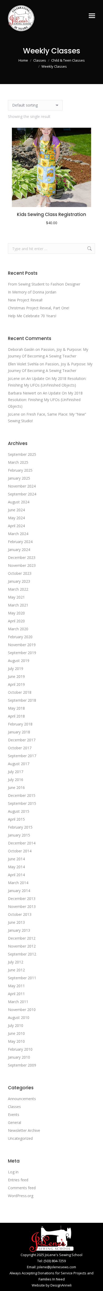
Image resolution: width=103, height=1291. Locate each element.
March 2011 (18, 1001)
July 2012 (15, 961)
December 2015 (21, 795)
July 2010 (15, 1025)
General (14, 1122)
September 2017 (22, 755)
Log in (13, 1171)
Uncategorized (20, 1138)
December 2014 (21, 843)
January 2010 (19, 1057)
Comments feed (22, 1187)
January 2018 (19, 731)
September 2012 (22, 954)
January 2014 (19, 890)
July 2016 (15, 779)
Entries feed (18, 1179)
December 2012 (21, 938)
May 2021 (16, 597)
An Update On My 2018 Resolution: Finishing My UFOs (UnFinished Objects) (45, 399)
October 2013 (19, 914)
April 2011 (16, 993)
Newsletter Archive (24, 1130)
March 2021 (18, 605)
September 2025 (22, 454)
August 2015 (18, 811)
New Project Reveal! (25, 299)
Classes (14, 1106)
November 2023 (22, 565)
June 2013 (16, 922)
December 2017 (21, 739)
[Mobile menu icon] (92, 16)
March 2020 (18, 628)
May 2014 (16, 866)
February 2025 (20, 470)
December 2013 (21, 898)
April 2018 (16, 716)
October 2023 (19, 573)
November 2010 (22, 1009)
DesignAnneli (61, 1285)
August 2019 (18, 660)
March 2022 (18, 589)
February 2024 (20, 541)
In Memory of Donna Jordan (32, 292)
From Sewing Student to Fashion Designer (44, 284)
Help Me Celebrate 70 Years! (32, 315)
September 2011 (22, 977)
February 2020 (20, 636)
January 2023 (19, 581)
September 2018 (22, 700)
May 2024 (16, 517)
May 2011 (16, 985)
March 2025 (18, 462)
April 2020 (16, 620)
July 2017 (15, 771)
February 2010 (20, 1049)
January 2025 (19, 478)
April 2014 (16, 874)
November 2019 (22, 644)
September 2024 (22, 494)
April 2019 (16, 684)
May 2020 (16, 612)
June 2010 (16, 1033)
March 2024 (18, 533)
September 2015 (22, 803)
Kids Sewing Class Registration (51, 214)
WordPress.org (20, 1195)
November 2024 (22, 486)
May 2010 (16, 1041)
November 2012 (22, 946)
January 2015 (19, 835)
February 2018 (20, 724)
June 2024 (16, 509)
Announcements (22, 1098)
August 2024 (18, 501)
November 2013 (22, 906)
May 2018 (16, 708)
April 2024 (16, 525)
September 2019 (22, 652)
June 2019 (16, 676)
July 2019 (15, 668)
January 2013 (19, 930)
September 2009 (22, 1065)
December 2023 (21, 557)
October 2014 (19, 850)
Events (13, 1114)
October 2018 (19, 692)
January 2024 (19, 549)
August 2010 (18, 1017)
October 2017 (19, 747)
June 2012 (16, 969)
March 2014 (18, 882)
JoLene (14, 378)
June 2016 (16, 787)
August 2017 (18, 763)
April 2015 (16, 819)
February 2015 (20, 827)
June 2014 (16, 858)
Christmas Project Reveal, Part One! (38, 307)
